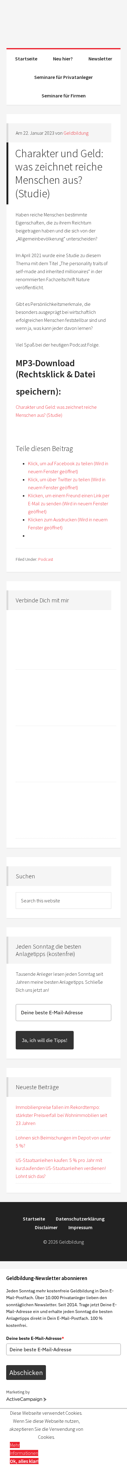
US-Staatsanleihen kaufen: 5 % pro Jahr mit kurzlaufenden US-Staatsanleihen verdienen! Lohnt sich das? (61, 1168)
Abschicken (26, 1372)
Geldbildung (63, 21)
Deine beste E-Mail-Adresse (35, 1338)
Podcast (45, 559)
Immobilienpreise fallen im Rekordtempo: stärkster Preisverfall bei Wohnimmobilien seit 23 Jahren (61, 1115)
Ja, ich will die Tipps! (45, 1040)
